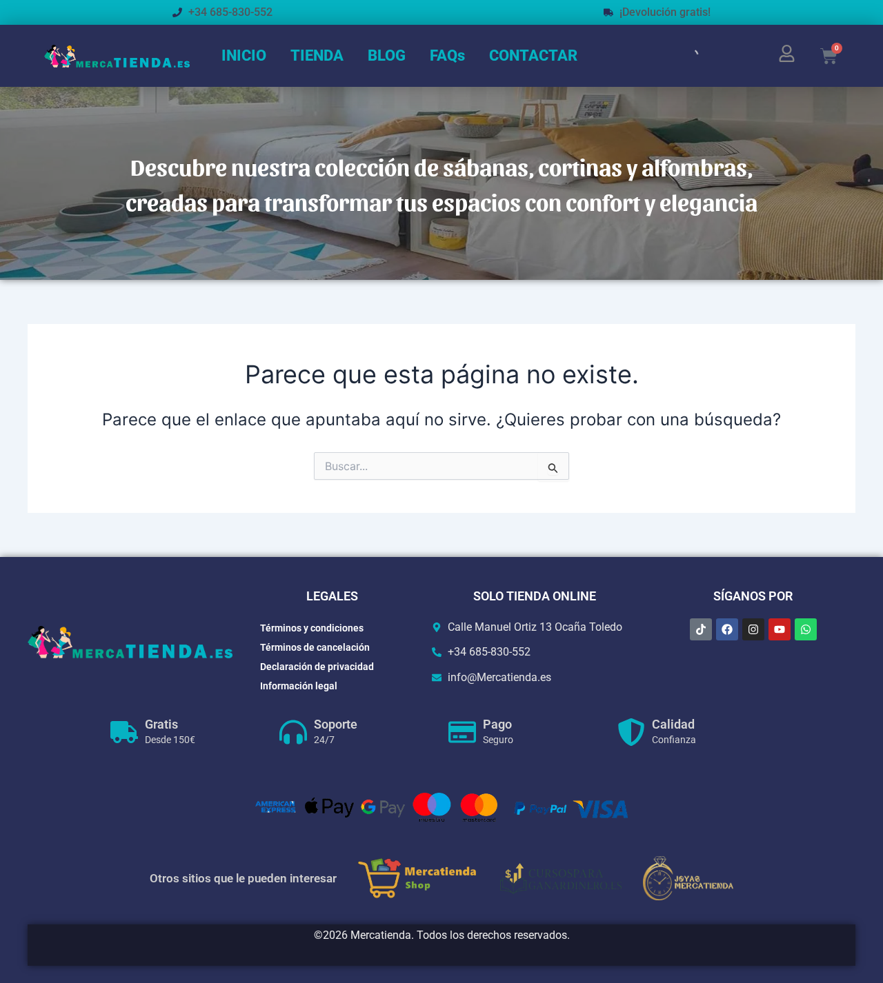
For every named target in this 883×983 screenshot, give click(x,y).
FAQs (447, 55)
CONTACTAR (533, 55)
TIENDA (317, 55)
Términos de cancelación (315, 647)
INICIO (243, 55)
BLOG (387, 55)
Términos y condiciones (312, 628)
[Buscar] (679, 56)
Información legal (298, 685)
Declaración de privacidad (317, 666)
